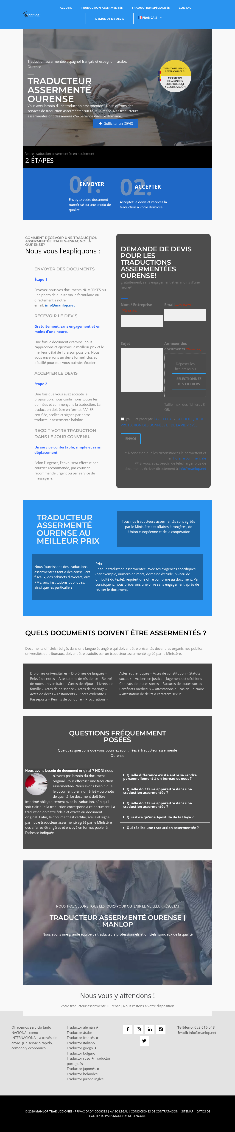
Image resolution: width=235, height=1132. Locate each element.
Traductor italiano (81, 1043)
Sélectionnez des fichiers (188, 381)
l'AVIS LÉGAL (163, 419)
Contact (186, 8)
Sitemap (187, 1111)
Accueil (66, 8)
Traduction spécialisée (151, 8)
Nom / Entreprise (136, 307)
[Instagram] (138, 1029)
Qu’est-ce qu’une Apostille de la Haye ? (160, 817)
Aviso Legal (119, 1111)
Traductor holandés (82, 1074)
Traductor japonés (81, 1068)
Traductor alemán (81, 1027)
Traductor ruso (78, 1058)
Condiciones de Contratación (154, 1111)
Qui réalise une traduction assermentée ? (163, 827)
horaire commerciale (189, 458)
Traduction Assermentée (102, 8)
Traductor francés (81, 1037)
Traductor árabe (79, 1032)
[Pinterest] (160, 1029)
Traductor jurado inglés (85, 1079)
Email (177, 304)
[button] (165, 777)
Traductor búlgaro (81, 1053)
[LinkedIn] (149, 1029)
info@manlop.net (192, 468)
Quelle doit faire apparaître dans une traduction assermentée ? (157, 791)
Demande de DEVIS (109, 19)
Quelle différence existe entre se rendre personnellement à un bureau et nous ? (160, 777)
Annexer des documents (182, 346)
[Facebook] (127, 1029)
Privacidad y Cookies (91, 1111)
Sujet (125, 343)
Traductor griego (80, 1048)
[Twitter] (144, 1041)
